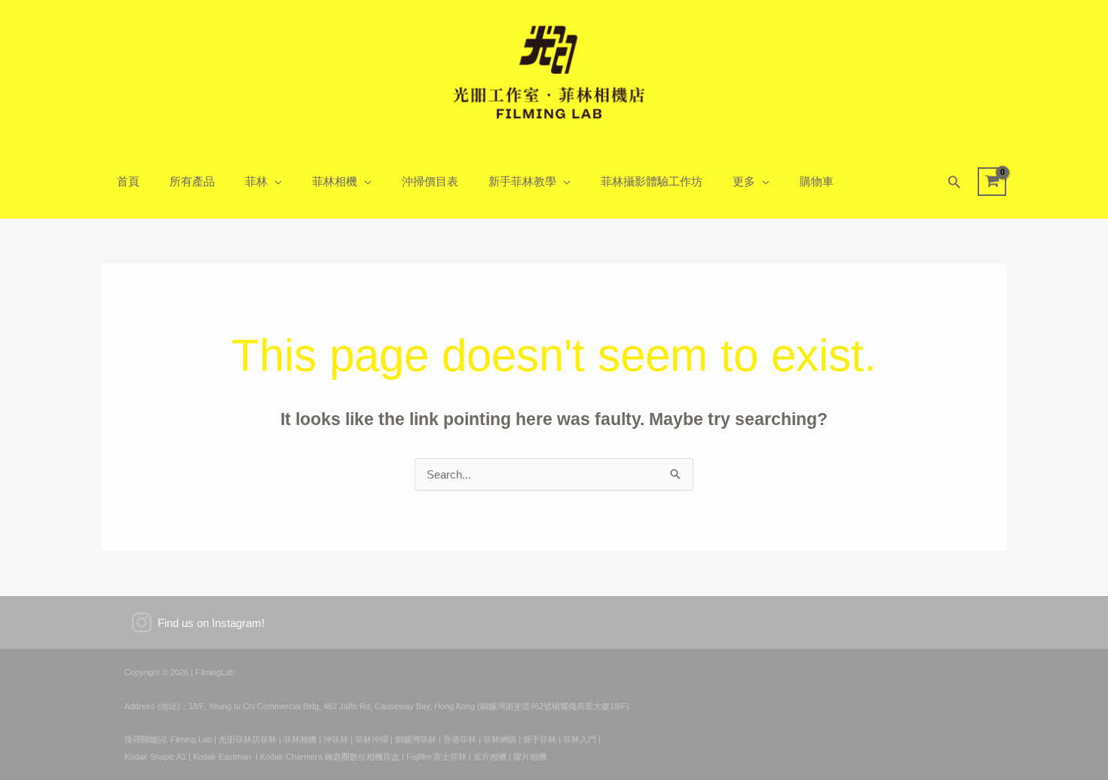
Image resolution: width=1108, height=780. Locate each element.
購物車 (817, 181)
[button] (954, 181)
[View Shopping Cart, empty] (992, 181)
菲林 (256, 181)
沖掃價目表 (430, 181)
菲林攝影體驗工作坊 (651, 181)
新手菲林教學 (522, 181)
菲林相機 (334, 181)
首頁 (128, 181)
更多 (744, 181)
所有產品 (192, 181)
